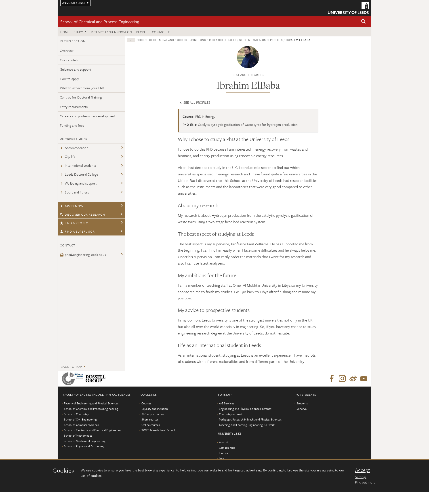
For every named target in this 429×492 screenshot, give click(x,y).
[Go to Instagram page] (342, 378)
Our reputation (70, 59)
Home (64, 31)
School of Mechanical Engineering (84, 441)
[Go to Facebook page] (331, 378)
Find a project (77, 223)
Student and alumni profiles (261, 40)
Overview (67, 50)
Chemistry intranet (230, 414)
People (141, 31)
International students (80, 165)
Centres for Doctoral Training (81, 97)
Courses (146, 403)
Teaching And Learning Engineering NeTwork (247, 425)
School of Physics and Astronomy (84, 446)
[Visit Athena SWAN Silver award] (73, 378)
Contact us (161, 31)
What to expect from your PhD (82, 87)
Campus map (227, 447)
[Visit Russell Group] (96, 378)
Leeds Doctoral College (81, 174)
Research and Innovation (111, 31)
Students (302, 403)
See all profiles (196, 102)
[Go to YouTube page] (363, 378)
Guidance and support (75, 69)
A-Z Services (226, 403)
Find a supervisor (80, 231)
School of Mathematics (78, 435)
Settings (360, 476)
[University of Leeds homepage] (348, 8)
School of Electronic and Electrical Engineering (92, 430)
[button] (363, 21)
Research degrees (222, 40)
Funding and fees (72, 125)
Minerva (302, 408)
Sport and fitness (77, 192)
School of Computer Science (81, 425)
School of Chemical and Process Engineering (99, 22)
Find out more (365, 482)
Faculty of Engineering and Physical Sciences (91, 403)
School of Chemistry (76, 414)
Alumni (223, 442)
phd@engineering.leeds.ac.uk (85, 254)
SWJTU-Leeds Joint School (158, 430)
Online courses (150, 425)
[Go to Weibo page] (353, 378)
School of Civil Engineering (80, 419)
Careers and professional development (87, 116)
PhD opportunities (152, 414)
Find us (223, 453)
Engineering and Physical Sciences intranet (245, 408)
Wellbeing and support (81, 183)
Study (78, 31)
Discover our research (85, 214)
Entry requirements (74, 106)
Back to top (71, 366)
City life (70, 156)
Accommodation (76, 147)
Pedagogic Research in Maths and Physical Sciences (250, 419)
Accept (362, 470)
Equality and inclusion (154, 408)
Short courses (149, 419)
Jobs (221, 458)
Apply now (74, 206)
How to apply (69, 78)
